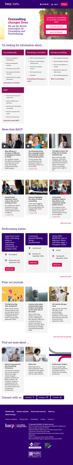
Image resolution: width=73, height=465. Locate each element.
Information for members (12, 83)
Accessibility (34, 419)
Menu (65, 4)
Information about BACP (11, 120)
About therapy (10, 414)
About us (51, 411)
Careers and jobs (22, 411)
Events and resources (38, 411)
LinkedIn (56, 397)
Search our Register (56, 32)
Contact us (51, 419)
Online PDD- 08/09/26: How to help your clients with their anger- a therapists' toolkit (59, 240)
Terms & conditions (11, 419)
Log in (56, 4)
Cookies (42, 419)
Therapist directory (56, 26)
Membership (9, 411)
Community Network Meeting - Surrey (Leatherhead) (35, 239)
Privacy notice (24, 419)
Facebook (28, 397)
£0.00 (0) (45, 4)
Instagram (42, 397)
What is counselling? (57, 79)
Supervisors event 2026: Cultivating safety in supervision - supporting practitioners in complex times (12, 242)
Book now (9, 269)
